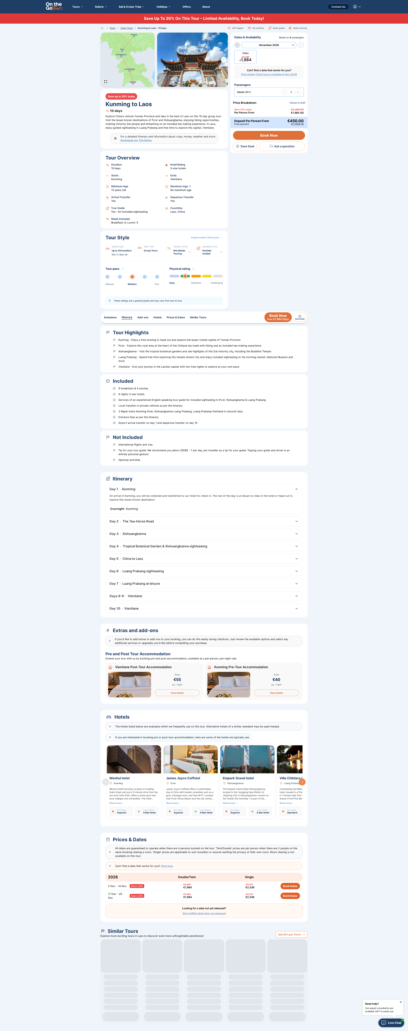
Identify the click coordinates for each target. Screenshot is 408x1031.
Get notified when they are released (204, 913)
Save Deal (247, 146)
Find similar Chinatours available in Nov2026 (269, 74)
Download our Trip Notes (136, 140)
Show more (115, 803)
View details (177, 692)
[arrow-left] (237, 45)
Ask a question (284, 146)
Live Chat (394, 1022)
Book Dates (290, 886)
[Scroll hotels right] (302, 782)
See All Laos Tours (289, 934)
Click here (167, 866)
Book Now (269, 135)
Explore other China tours (205, 237)
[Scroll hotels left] (105, 782)
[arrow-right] (301, 45)
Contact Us (338, 6)
